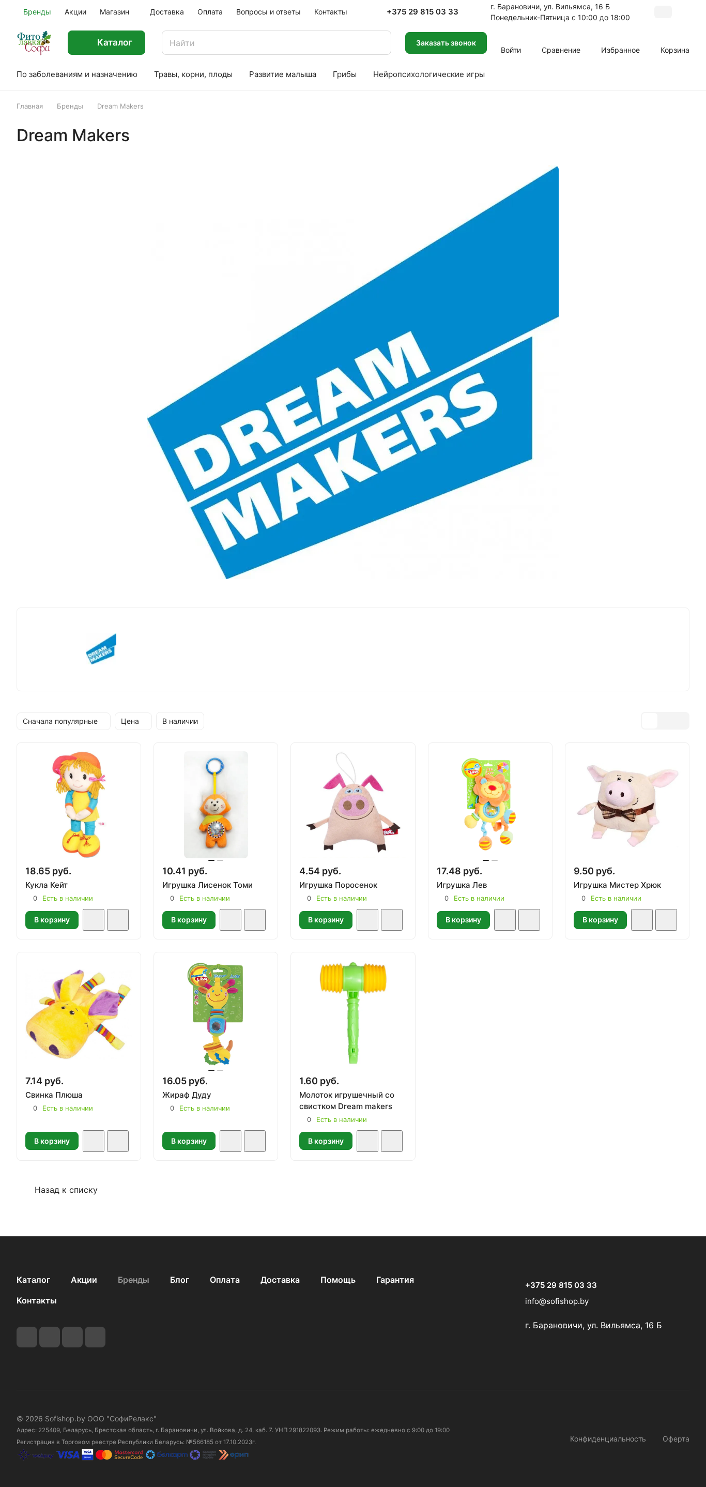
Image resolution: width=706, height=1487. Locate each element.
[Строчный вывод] (665, 721)
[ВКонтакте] (27, 1337)
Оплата (225, 1279)
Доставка (280, 1279)
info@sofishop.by (557, 1301)
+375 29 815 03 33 (422, 12)
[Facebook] (49, 1337)
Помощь (338, 1279)
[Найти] (378, 43)
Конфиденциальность (608, 1438)
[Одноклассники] (95, 1337)
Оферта (676, 1438)
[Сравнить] (118, 920)
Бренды (133, 1279)
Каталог (33, 1279)
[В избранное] (93, 920)
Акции (84, 1279)
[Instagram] (72, 1337)
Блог (179, 1279)
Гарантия (395, 1279)
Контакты (37, 1300)
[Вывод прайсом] (680, 721)
